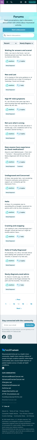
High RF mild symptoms (15, 99)
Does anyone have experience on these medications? (17, 148)
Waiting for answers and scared (18, 50)
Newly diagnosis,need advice (17, 274)
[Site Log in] (25, 2)
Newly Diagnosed (10, 65)
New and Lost (10, 74)
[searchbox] (20, 35)
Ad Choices (30, 416)
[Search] (5, 35)
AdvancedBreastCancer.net (12, 376)
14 (18, 303)
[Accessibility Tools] (21, 2)
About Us (5, 411)
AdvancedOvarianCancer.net (13, 379)
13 (13, 303)
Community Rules (19, 416)
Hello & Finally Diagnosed (15, 250)
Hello (7, 201)
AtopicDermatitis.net (10, 391)
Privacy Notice (6, 331)
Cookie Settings (7, 416)
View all (6, 406)
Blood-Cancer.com (9, 403)
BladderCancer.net (9, 400)
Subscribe (32, 2)
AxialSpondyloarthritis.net (12, 397)
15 (22, 303)
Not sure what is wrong (14, 123)
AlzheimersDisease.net (11, 385)
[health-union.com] (10, 350)
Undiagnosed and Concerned (17, 175)
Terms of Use (17, 331)
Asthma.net (6, 388)
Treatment (20, 166)
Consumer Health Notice (10, 413)
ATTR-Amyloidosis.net (10, 394)
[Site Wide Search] (11, 2)
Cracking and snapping (14, 226)
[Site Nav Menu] (7, 2)
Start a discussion (18, 30)
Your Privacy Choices (26, 413)
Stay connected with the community (17, 321)
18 (30, 303)
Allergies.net (7, 382)
